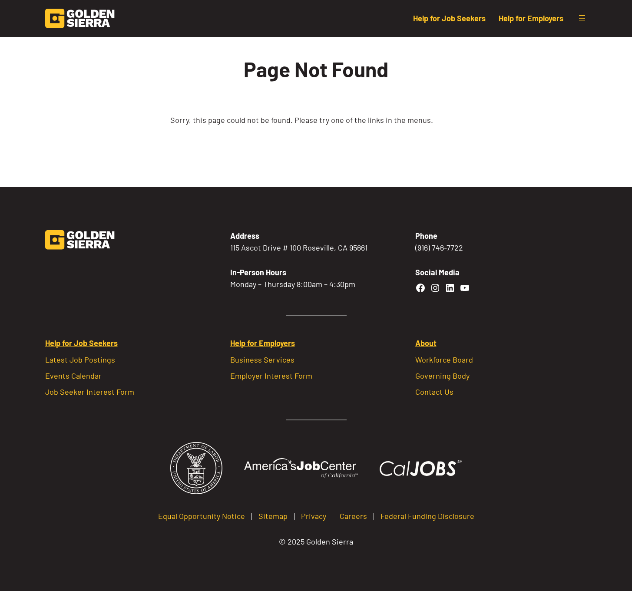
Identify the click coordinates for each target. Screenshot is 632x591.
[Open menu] (582, 18)
